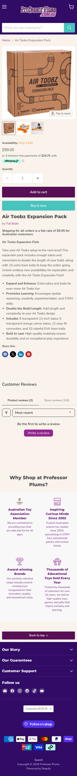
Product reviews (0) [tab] (20, 400)
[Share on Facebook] (5, 354)
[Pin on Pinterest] (28, 354)
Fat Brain (12, 223)
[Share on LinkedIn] (21, 354)
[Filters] (6, 413)
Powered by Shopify (38, 768)
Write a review (38, 433)
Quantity (7, 169)
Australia (36, 709)
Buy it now (39, 205)
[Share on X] (13, 354)
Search (38, 760)
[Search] (69, 27)
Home (6, 40)
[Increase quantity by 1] (38, 178)
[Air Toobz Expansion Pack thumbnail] (8, 128)
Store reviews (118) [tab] (56, 400)
